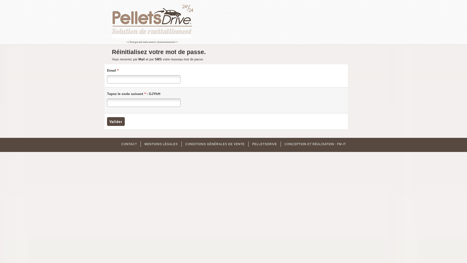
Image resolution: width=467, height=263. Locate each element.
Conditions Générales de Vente (215, 144)
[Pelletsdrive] (156, 21)
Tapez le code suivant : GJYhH (133, 94)
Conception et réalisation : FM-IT (315, 144)
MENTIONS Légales (161, 144)
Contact (129, 144)
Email (112, 70)
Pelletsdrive (264, 144)
